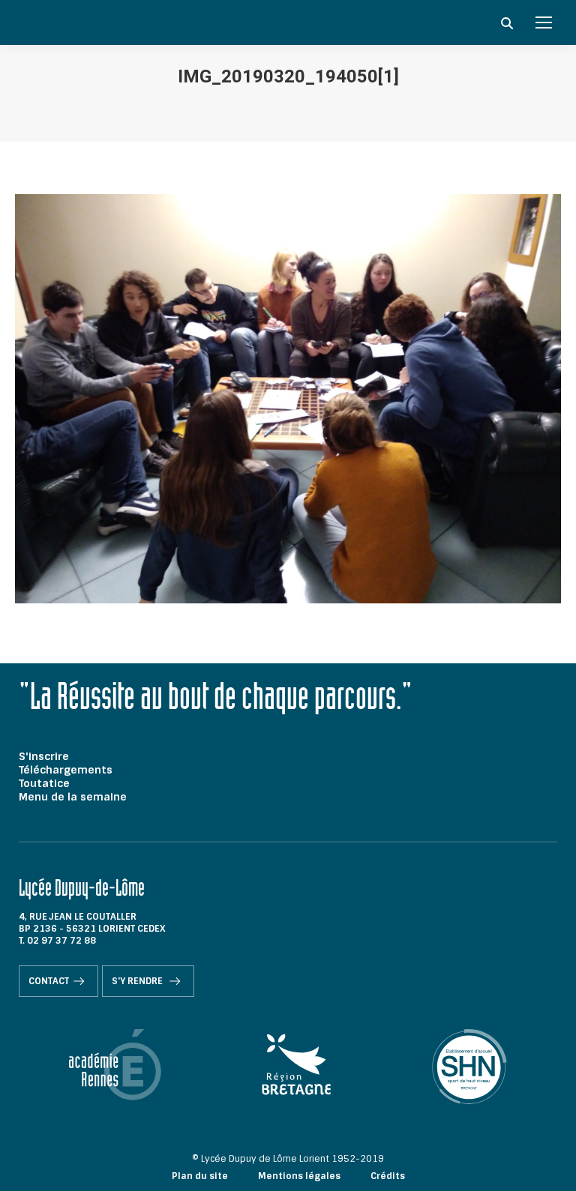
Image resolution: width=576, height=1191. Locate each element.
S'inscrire (44, 756)
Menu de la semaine (73, 796)
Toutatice (44, 783)
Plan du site (200, 1176)
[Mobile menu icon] (544, 22)
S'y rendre (138, 981)
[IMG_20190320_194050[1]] (288, 398)
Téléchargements (65, 770)
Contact (48, 981)
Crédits (387, 1176)
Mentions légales (299, 1176)
